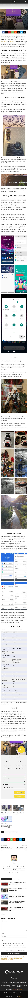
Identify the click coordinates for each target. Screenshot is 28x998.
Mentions (19, 986)
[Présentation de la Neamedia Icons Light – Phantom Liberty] (4, 884)
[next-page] (4, 914)
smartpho (15, 832)
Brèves (11, 992)
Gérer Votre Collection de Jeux (13, 994)
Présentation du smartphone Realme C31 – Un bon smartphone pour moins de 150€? (16, 896)
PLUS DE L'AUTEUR (16, 879)
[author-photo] (14, 861)
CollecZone (6, 992)
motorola (10, 832)
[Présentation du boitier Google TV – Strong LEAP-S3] (4, 890)
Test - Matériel (14, 4)
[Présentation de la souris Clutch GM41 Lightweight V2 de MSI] (4, 902)
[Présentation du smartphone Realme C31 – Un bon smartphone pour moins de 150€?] (4, 896)
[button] (2, 2)
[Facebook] (3, 32)
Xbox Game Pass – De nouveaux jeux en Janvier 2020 (21, 849)
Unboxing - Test (7, 4)
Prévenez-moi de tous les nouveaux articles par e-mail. (14, 950)
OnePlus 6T (4, 41)
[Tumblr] (15, 873)
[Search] (26, 2)
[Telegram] (21, 32)
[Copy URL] (24, 32)
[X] (6, 32)
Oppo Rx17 (12, 41)
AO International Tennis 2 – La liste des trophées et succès (7, 849)
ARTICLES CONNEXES (6, 879)
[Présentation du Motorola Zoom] (6, 808)
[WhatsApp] (12, 32)
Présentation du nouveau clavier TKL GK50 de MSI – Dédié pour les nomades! (17, 909)
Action (6, 832)
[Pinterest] (9, 32)
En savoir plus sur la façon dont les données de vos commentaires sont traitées (12, 958)
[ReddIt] (15, 32)
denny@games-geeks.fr (18, 989)
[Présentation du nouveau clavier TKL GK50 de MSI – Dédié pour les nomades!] (4, 909)
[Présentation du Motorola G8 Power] (18, 808)
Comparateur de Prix (18, 992)
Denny (14, 863)
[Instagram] (13, 873)
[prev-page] (2, 914)
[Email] (18, 32)
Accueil (2, 4)
